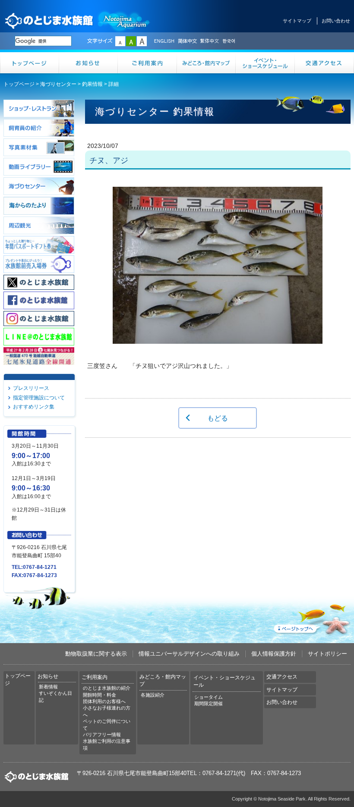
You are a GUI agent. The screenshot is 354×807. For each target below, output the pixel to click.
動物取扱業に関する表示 (96, 653)
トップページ (29, 62)
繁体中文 (209, 41)
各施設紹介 (152, 694)
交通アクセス (324, 62)
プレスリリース (31, 388)
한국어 (229, 41)
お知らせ (88, 62)
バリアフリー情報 (102, 734)
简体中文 (187, 41)
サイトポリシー (327, 653)
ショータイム (208, 697)
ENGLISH (164, 41)
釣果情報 (92, 84)
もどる (217, 418)
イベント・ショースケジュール (265, 62)
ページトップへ (311, 617)
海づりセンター (58, 84)
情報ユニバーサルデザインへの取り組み (189, 653)
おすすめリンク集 (33, 407)
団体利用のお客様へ (104, 701)
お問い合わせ (336, 20)
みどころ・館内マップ (206, 62)
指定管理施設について (39, 398)
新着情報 (48, 686)
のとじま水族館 (77, 20)
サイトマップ (297, 20)
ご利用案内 (147, 62)
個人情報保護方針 (273, 653)
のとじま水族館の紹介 (106, 688)
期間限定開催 (208, 703)
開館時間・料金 (99, 694)
